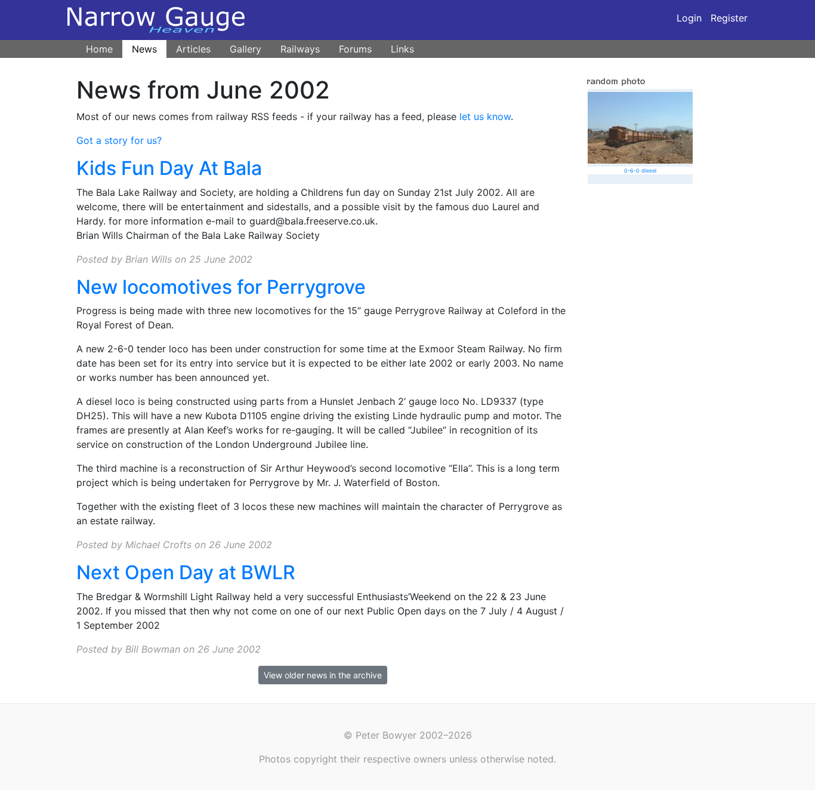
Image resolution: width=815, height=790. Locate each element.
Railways (300, 49)
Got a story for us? (119, 140)
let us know (485, 116)
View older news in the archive (323, 675)
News (144, 49)
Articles (193, 49)
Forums (355, 49)
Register (729, 18)
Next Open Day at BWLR (185, 572)
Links (402, 49)
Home (99, 49)
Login (689, 18)
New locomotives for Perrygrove (221, 287)
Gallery (245, 49)
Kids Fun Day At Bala (169, 168)
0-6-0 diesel (640, 170)
